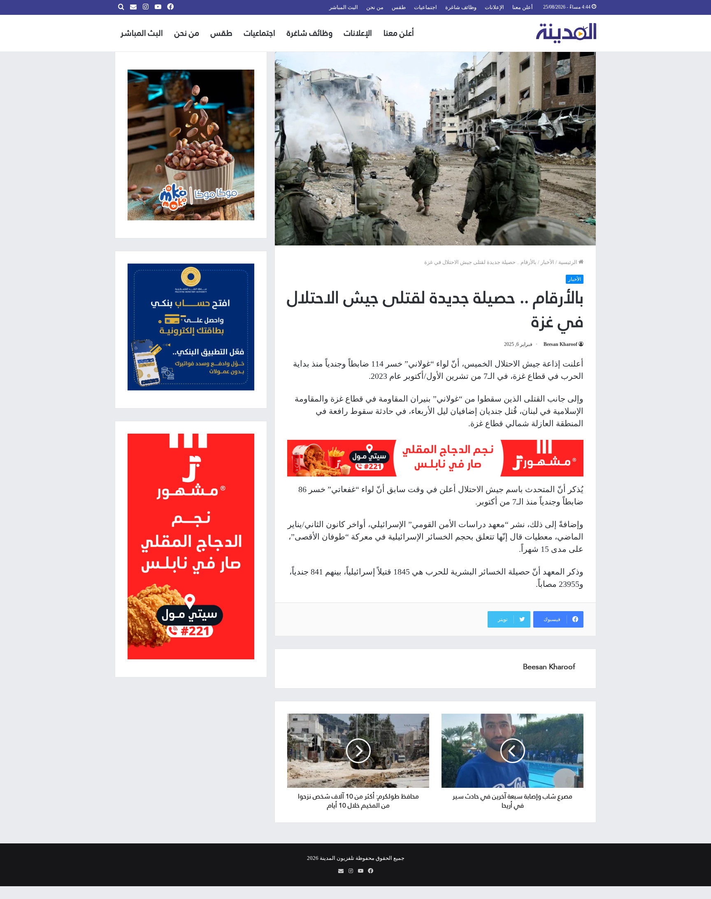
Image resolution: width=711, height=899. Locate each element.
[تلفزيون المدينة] (566, 33)
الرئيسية (568, 262)
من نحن (374, 7)
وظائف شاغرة (460, 7)
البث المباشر (343, 7)
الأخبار (547, 262)
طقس (399, 7)
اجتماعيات (425, 7)
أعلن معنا (522, 7)
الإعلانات (494, 7)
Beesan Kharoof (560, 344)
